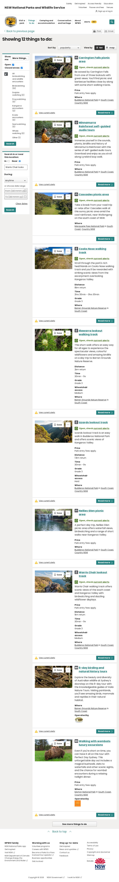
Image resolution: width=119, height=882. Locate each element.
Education (108, 3)
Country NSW (81, 102)
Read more (104, 112)
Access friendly (94, 3)
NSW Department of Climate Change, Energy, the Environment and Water (17, 858)
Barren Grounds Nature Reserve (90, 308)
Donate (90, 861)
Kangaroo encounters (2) (17, 108)
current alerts (101, 67)
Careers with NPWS (40, 849)
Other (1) (16, 137)
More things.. (19, 58)
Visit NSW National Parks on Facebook (7, 877)
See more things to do (74, 824)
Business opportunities (42, 858)
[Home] (11, 21)
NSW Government (54, 877)
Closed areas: (12, 68)
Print (99, 31)
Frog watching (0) (19, 100)
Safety (69, 3)
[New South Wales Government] (100, 864)
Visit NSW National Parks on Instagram (13, 877)
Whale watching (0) (18, 132)
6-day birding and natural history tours (93, 669)
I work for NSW (73, 877)
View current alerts (47, 113)
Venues (110, 7)
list (101, 47)
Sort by (52, 47)
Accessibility (92, 842)
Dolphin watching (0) (18, 93)
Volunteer (83, 7)
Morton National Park (85, 791)
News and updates (67, 849)
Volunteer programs (41, 846)
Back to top (59, 831)
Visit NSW (9, 852)
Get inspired (80, 3)
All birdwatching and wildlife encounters (18, 77)
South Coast (107, 100)
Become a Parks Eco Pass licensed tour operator (43, 853)
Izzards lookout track (93, 422)
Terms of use (92, 845)
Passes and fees (96, 7)
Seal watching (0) (19, 125)
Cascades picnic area (94, 194)
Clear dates (21, 203)
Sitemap (90, 855)
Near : (15, 161)
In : (5, 161)
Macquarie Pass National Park (89, 226)
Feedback (63, 855)
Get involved (37, 861)
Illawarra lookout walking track (90, 332)
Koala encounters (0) (17, 117)
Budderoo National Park (86, 100)
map (112, 47)
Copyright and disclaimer (98, 852)
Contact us (64, 852)
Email (110, 31)
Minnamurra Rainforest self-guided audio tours (94, 126)
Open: (8, 64)
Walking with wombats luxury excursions (94, 743)
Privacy (90, 849)
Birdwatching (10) (18, 87)
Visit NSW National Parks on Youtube (19, 877)
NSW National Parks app (15, 846)
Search (10, 143)
